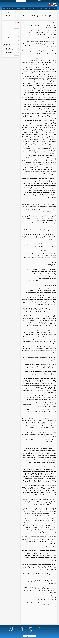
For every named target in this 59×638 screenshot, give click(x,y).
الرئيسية (55, 8)
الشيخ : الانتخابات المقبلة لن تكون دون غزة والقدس (47, 12)
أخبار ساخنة (23, 8)
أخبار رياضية (8, 8)
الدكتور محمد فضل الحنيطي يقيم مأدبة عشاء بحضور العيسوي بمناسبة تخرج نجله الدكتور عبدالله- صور (8, 45)
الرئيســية (40, 627)
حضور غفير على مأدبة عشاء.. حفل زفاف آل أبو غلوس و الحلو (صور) (8, 37)
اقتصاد (33, 8)
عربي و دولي (29, 8)
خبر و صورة (41, 8)
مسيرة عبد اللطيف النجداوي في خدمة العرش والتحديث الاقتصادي (8, 49)
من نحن (40, 628)
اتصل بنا (40, 629)
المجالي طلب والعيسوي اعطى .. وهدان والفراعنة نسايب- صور (8, 26)
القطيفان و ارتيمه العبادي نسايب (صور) (8, 32)
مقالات (37, 8)
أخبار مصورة (18, 8)
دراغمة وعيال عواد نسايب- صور (9, 28)
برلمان (46, 8)
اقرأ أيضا (16, 22)
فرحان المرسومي (11, 630)
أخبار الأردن (50, 8)
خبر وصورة (51, 22)
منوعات (4, 8)
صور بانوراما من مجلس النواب (9, 52)
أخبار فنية (13, 8)
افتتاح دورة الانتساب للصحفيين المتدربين (8, 40)
